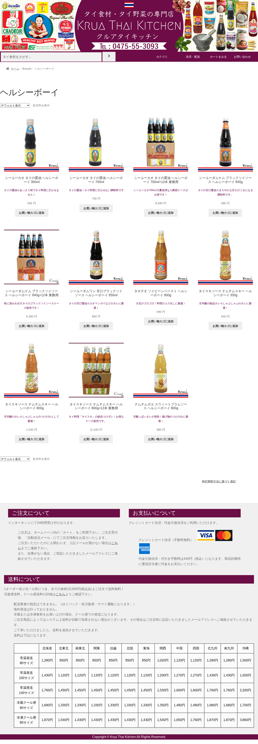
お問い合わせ (242, 56)
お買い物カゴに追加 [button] (31, 212)
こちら (60, 594)
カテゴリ (161, 56)
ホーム (15, 68)
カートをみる (218, 56)
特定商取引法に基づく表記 (219, 481)
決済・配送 (193, 56)
